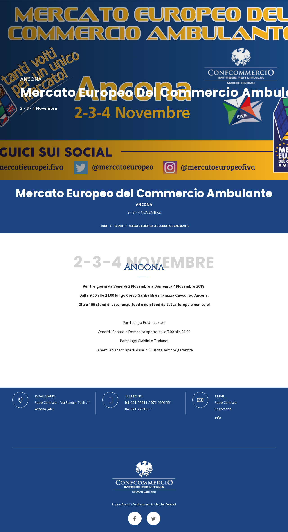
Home (104, 225)
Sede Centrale (226, 402)
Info (218, 417)
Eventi (119, 225)
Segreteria (223, 409)
